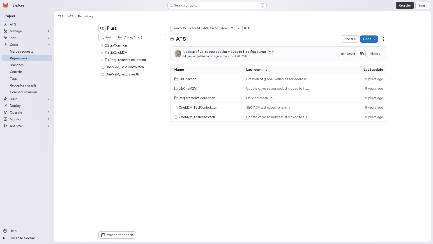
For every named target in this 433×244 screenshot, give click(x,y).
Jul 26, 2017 (240, 56)
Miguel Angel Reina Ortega (201, 56)
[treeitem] (132, 45)
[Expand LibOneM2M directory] (102, 52)
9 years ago (374, 79)
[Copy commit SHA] (362, 53)
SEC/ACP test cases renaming (268, 107)
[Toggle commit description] (271, 52)
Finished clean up (259, 98)
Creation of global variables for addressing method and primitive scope (278, 79)
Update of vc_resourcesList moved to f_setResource (224, 52)
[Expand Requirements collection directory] (102, 60)
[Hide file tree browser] (102, 28)
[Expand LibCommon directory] (102, 45)
